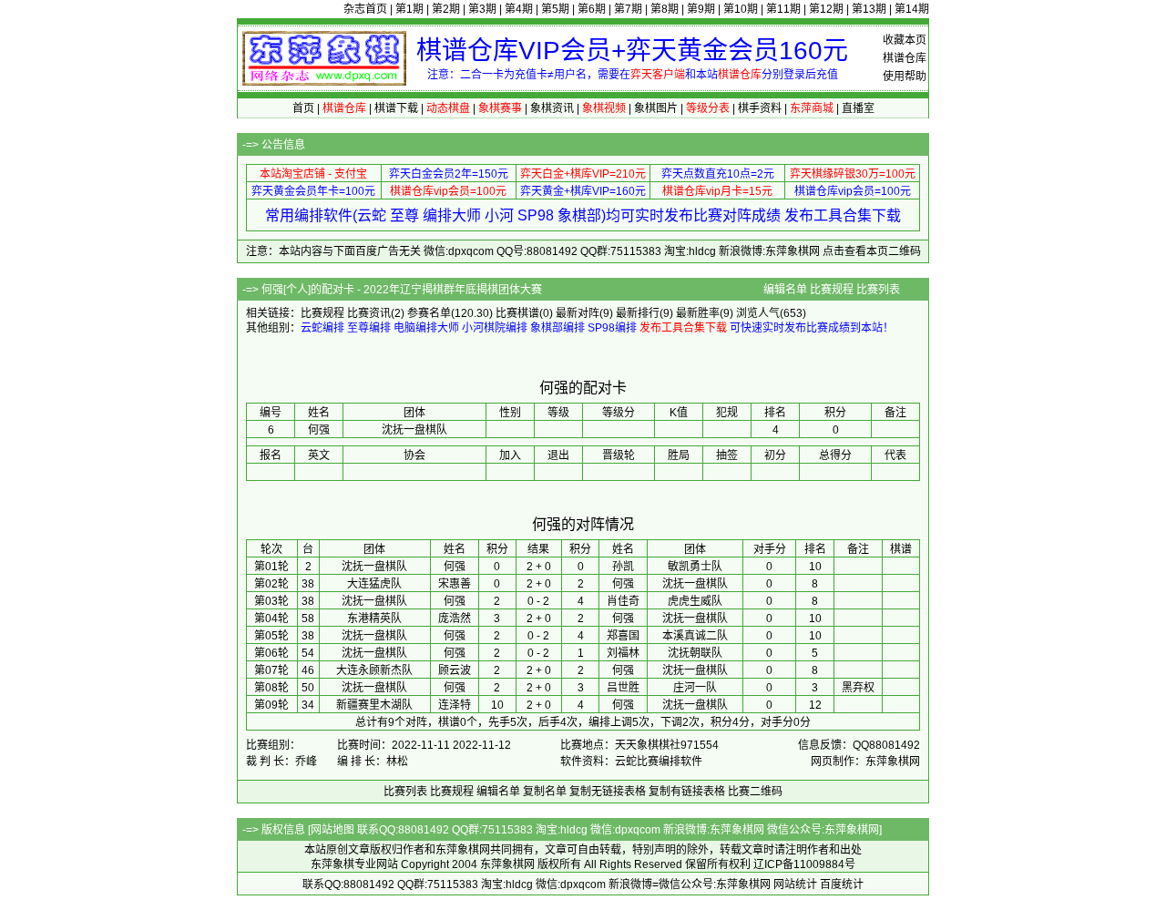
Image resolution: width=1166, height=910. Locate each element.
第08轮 (271, 687)
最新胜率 (698, 313)
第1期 (409, 9)
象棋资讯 (552, 108)
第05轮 (271, 635)
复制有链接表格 (687, 791)
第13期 (869, 9)
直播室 (858, 108)
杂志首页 (365, 9)
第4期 (519, 9)
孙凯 (623, 566)
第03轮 (271, 601)
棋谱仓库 (904, 58)
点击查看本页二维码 (872, 251)
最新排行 (638, 313)
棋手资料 (760, 108)
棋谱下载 (396, 108)
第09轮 (271, 705)
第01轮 (271, 566)
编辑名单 (785, 289)
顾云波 (454, 670)
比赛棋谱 (517, 313)
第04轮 (271, 618)
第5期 (555, 9)
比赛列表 (878, 289)
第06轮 (271, 653)
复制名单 (545, 791)
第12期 (826, 9)
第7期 (628, 9)
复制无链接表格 (607, 791)
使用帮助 (904, 76)
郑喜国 (623, 635)
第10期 (740, 9)
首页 (303, 108)
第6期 (592, 9)
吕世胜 (623, 687)
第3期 (482, 9)
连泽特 (454, 705)
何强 (454, 566)
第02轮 (271, 584)
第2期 (446, 9)
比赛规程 (832, 289)
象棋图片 (656, 108)
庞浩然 (454, 618)
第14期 (912, 9)
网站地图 (332, 829)
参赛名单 (429, 313)
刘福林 (623, 653)
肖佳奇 (623, 601)
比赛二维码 (755, 791)
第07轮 (271, 670)
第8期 (664, 9)
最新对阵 (577, 313)
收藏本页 (904, 40)
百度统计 (842, 884)
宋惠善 (454, 584)
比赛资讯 (369, 313)
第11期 (783, 9)
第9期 (701, 9)
